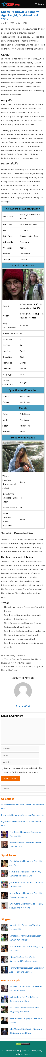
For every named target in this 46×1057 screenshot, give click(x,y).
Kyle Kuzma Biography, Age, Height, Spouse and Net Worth (26, 905)
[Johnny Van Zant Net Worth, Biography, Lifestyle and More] (4, 959)
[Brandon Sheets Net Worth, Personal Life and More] (4, 844)
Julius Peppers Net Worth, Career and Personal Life (26, 884)
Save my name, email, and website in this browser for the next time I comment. (23, 770)
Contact (28, 1054)
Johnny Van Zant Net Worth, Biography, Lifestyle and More (23, 959)
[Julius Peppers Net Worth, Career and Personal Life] (4, 884)
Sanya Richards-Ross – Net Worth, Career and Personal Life (25, 873)
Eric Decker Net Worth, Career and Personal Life (25, 834)
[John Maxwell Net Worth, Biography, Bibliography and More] (4, 1031)
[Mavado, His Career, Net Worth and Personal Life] (4, 927)
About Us (25, 1050)
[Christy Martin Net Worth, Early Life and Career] (4, 863)
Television (20, 655)
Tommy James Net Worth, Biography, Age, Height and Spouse (26, 969)
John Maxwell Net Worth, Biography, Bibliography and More (26, 1031)
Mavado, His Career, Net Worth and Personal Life (25, 927)
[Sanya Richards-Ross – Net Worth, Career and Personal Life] (4, 873)
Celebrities (9, 655)
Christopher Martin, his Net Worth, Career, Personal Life (25, 937)
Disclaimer (19, 1054)
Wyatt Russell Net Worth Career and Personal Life (22, 823)
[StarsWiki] (11, 4)
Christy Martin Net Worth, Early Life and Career (25, 863)
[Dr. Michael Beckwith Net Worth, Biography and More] (4, 1009)
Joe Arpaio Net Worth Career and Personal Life (22, 815)
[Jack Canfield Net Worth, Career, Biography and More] (4, 999)
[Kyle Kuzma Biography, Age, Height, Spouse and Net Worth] (4, 905)
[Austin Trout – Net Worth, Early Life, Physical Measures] (4, 895)
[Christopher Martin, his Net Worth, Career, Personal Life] (4, 937)
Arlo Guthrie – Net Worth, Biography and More (26, 948)
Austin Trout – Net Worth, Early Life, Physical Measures (26, 895)
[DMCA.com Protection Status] (23, 1045)
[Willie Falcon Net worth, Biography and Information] (4, 988)
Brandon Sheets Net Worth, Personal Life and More (26, 844)
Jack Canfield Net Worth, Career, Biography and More (24, 999)
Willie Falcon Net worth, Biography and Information (25, 988)
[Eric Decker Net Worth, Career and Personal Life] (4, 834)
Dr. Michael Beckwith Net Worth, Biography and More (24, 1009)
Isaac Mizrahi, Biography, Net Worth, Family (26, 1020)
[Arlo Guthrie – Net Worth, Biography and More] (4, 948)
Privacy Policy (36, 1050)
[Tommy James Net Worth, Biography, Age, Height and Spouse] (4, 969)
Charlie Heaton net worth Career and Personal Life (22, 806)
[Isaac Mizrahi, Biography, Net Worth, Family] (4, 1020)
